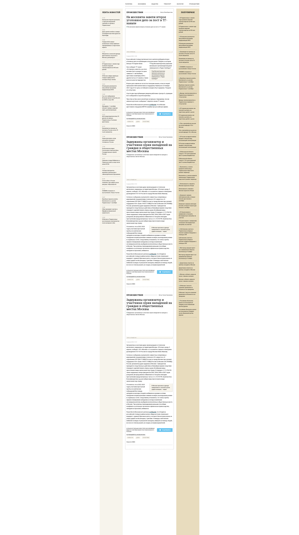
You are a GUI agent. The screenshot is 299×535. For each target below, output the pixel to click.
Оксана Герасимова (167, 137)
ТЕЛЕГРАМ (146, 121)
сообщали (152, 104)
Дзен (138, 121)
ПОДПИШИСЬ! (166, 114)
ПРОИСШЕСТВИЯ (134, 12)
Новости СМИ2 (130, 126)
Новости (130, 121)
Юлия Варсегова (168, 12)
